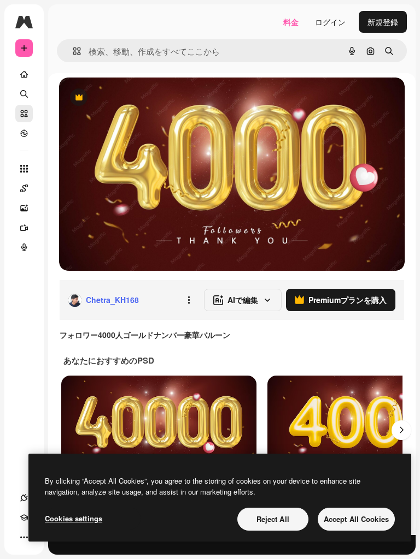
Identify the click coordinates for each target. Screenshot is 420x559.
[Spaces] (24, 188)
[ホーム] (24, 74)
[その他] (24, 537)
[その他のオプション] (189, 300)
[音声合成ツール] (24, 247)
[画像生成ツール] (24, 208)
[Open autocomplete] (72, 51)
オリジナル (134, 98)
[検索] (24, 94)
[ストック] (24, 113)
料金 (291, 21)
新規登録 (383, 21)
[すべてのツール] (24, 168)
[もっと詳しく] (24, 133)
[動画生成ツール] (24, 227)
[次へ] (401, 430)
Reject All (272, 519)
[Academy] (24, 517)
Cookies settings (73, 518)
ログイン (330, 21)
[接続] (24, 498)
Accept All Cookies (356, 519)
